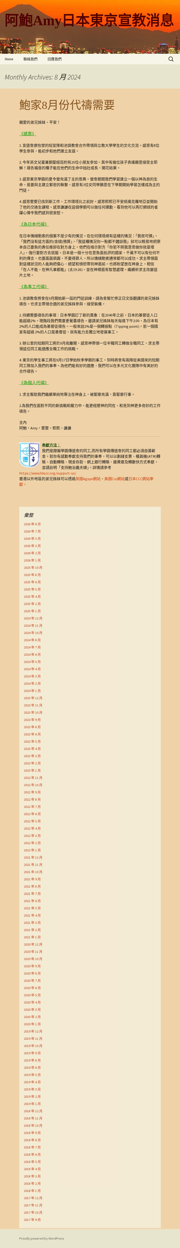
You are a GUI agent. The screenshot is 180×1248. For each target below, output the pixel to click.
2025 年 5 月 (32, 589)
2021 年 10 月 (33, 872)
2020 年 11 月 (33, 951)
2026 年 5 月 (32, 538)
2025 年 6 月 (32, 582)
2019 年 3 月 (32, 1089)
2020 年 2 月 (32, 1017)
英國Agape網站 (88, 478)
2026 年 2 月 (32, 553)
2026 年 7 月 (32, 531)
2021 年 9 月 (32, 879)
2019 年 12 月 (33, 1031)
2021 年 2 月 (32, 930)
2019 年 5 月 (32, 1075)
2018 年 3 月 (32, 1176)
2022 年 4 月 (32, 828)
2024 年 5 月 (32, 662)
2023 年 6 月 (32, 734)
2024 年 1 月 (32, 691)
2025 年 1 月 (32, 611)
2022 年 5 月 (32, 821)
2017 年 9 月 (32, 1220)
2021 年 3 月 (32, 923)
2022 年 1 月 (32, 850)
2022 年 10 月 (33, 785)
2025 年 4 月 (32, 596)
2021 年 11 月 (33, 865)
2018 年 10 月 (33, 1125)
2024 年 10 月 (33, 633)
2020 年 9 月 (32, 966)
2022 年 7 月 (32, 807)
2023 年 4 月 (32, 749)
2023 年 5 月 (32, 741)
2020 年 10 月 (33, 959)
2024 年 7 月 (32, 647)
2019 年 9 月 (32, 1053)
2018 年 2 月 (32, 1183)
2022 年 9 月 (32, 792)
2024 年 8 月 (32, 640)
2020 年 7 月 (32, 980)
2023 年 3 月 (32, 756)
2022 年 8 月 (32, 799)
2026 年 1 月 (32, 560)
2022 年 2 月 (32, 843)
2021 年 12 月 (33, 857)
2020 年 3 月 (32, 1009)
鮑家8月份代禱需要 (67, 105)
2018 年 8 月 (32, 1140)
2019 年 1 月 (32, 1104)
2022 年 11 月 (33, 778)
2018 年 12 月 (33, 1111)
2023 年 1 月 (32, 770)
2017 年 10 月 (33, 1212)
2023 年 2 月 (32, 763)
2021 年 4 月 (32, 915)
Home (9, 59)
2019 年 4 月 (32, 1082)
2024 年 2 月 (32, 683)
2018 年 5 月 (32, 1162)
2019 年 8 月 (32, 1060)
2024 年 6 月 (32, 654)
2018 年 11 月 (33, 1118)
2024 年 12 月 (33, 618)
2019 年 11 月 (33, 1038)
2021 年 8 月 (32, 886)
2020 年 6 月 (32, 988)
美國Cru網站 (114, 478)
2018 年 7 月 (32, 1147)
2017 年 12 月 (33, 1198)
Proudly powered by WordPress (41, 1238)
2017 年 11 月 (33, 1205)
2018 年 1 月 (32, 1191)
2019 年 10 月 (33, 1046)
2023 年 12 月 (33, 698)
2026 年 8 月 (32, 524)
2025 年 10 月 (33, 567)
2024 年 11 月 (33, 625)
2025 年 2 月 (32, 604)
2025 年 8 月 (32, 575)
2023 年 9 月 (32, 720)
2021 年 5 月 (32, 908)
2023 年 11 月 (33, 705)
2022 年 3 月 (32, 836)
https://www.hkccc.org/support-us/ (47, 473)
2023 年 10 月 (33, 712)
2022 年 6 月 (32, 814)
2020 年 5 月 (32, 995)
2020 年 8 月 (32, 973)
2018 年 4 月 (32, 1169)
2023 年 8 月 (32, 727)
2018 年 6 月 (32, 1154)
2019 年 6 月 (32, 1067)
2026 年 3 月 (32, 546)
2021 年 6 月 (32, 901)
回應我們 (55, 59)
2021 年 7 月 (32, 894)
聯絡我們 (30, 59)
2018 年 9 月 (32, 1133)
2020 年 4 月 (32, 1002)
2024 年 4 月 (32, 669)
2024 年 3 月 (32, 676)
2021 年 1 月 (32, 937)
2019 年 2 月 (32, 1096)
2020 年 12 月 (33, 944)
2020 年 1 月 (32, 1024)
